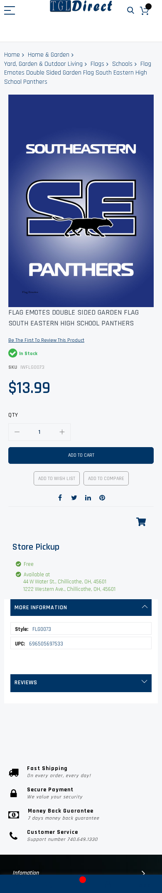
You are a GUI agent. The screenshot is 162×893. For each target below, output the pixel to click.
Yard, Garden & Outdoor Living (43, 64)
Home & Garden (48, 54)
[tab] (81, 607)
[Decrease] (17, 432)
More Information (41, 607)
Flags (97, 64)
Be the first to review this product (46, 340)
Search (130, 10)
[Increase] (62, 432)
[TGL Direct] (81, 6)
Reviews (26, 682)
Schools (122, 64)
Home (12, 54)
